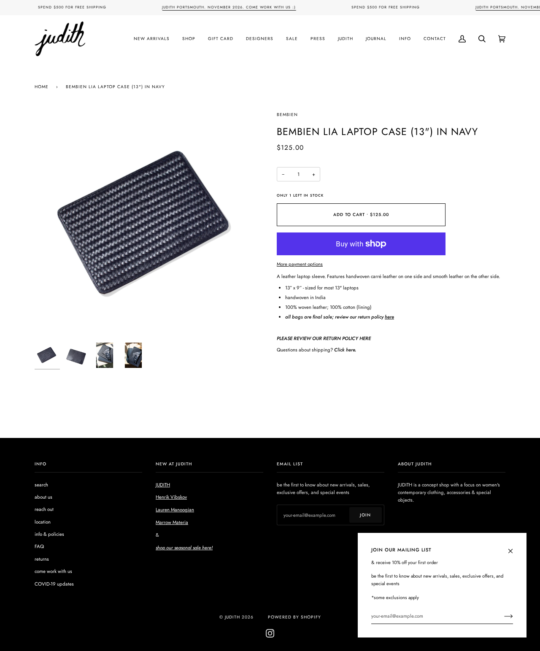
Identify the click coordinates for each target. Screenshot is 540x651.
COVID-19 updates (54, 584)
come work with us (53, 571)
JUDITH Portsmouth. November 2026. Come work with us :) (229, 7)
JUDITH (163, 484)
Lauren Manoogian (175, 509)
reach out (44, 509)
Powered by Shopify (294, 617)
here (389, 316)
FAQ (39, 546)
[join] (502, 616)
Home (42, 87)
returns (42, 559)
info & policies (49, 534)
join (365, 515)
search (41, 484)
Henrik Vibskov (171, 497)
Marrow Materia (172, 522)
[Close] (514, 546)
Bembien (287, 114)
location (43, 522)
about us (43, 497)
